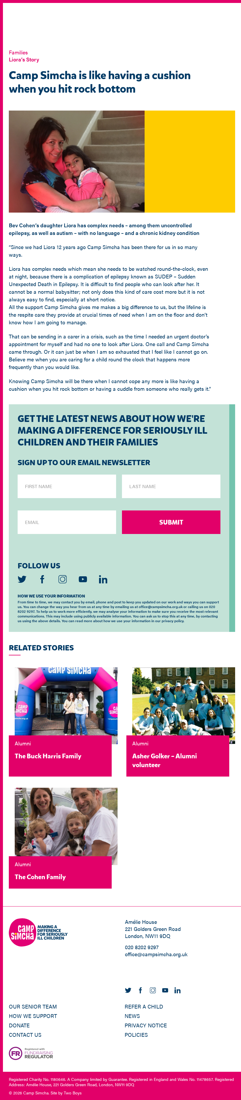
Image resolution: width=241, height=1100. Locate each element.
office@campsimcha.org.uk (156, 954)
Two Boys (73, 1093)
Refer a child (144, 1006)
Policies (136, 1034)
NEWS (132, 1015)
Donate (19, 1025)
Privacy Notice (146, 1025)
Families (18, 52)
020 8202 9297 (142, 947)
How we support (33, 1015)
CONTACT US (25, 1034)
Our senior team (33, 1006)
